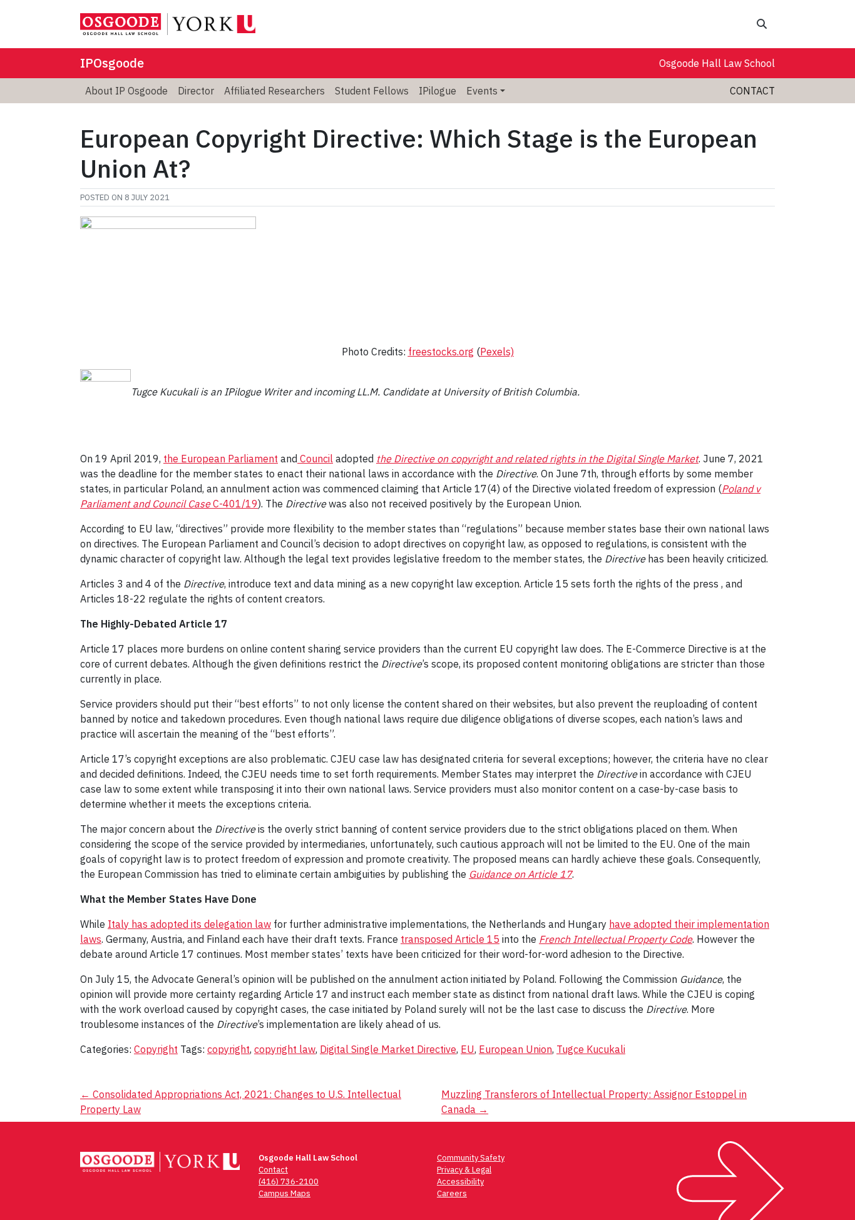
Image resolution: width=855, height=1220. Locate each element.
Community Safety (470, 1157)
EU (467, 1049)
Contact (752, 90)
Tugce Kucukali (590, 1049)
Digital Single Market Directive (388, 1049)
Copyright (156, 1049)
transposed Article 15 (450, 939)
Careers (452, 1193)
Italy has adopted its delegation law (189, 924)
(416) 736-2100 (289, 1181)
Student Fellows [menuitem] (372, 90)
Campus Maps (284, 1193)
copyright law (284, 1049)
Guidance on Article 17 (520, 874)
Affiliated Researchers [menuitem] (274, 90)
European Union (515, 1049)
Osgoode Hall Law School (717, 63)
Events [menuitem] (482, 90)
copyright (228, 1049)
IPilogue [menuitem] (437, 90)
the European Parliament (220, 458)
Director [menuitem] (196, 90)
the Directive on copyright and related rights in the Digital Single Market (537, 458)
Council (315, 458)
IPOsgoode (112, 62)
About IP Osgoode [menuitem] (126, 90)
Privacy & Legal (464, 1169)
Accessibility (460, 1181)
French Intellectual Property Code (615, 939)
